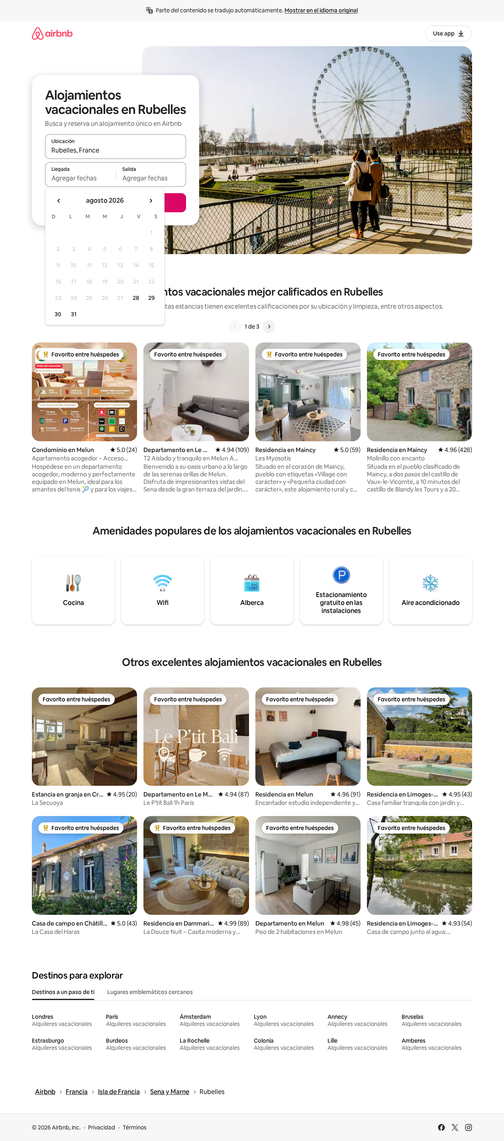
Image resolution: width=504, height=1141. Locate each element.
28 (136, 297)
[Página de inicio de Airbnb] (52, 33)
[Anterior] (235, 326)
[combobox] (115, 150)
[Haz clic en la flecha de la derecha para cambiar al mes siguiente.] (150, 200)
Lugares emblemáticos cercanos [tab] (150, 992)
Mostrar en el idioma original (321, 10)
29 (151, 297)
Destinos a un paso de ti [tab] (63, 992)
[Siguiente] (269, 326)
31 (73, 314)
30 (58, 314)
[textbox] (80, 178)
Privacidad (101, 1127)
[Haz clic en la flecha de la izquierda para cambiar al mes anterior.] (59, 200)
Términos (135, 1127)
